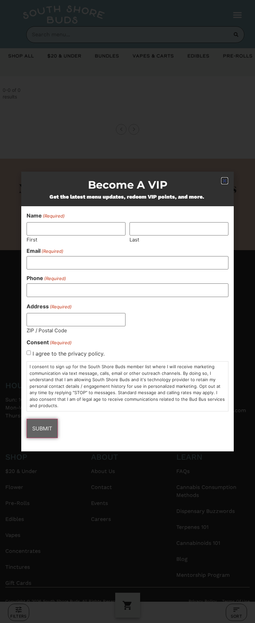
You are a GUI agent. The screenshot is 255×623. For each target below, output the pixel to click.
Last (134, 239)
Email (45, 250)
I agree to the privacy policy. (69, 353)
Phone (46, 278)
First (32, 239)
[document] (127, 311)
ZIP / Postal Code (47, 330)
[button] (224, 180)
